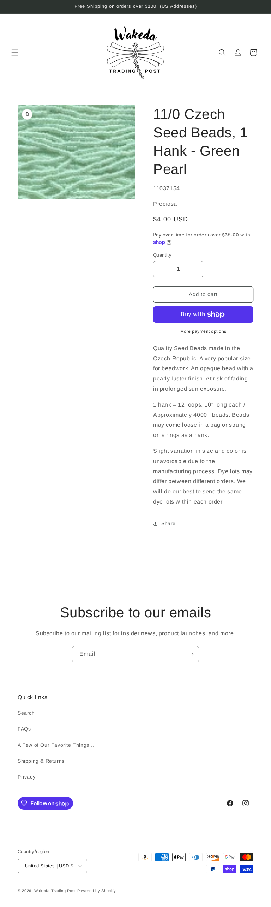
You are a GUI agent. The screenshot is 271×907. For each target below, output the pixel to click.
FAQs (24, 729)
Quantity (162, 255)
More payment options (203, 331)
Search (26, 713)
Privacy (26, 777)
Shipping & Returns (41, 761)
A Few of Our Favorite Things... (56, 745)
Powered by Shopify (96, 891)
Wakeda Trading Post (55, 891)
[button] (15, 52)
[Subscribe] (191, 654)
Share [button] (168, 523)
